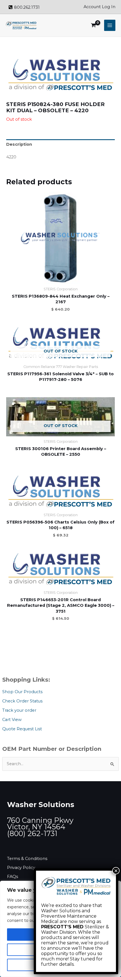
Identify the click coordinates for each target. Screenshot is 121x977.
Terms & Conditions (27, 858)
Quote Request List (22, 728)
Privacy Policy (21, 867)
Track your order (19, 710)
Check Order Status (22, 701)
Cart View (12, 719)
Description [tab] (19, 144)
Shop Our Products (22, 691)
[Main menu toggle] (109, 25)
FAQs (12, 876)
